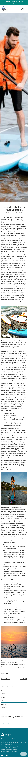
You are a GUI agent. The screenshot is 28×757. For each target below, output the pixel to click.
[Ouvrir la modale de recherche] (19, 8)
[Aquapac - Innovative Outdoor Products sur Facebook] (2, 756)
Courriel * (3, 697)
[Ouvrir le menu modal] (25, 8)
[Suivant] (25, 2)
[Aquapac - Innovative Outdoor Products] (4, 8)
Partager (5, 673)
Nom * (3, 690)
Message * (4, 704)
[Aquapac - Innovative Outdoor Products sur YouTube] (7, 756)
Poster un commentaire (9, 723)
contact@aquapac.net (11, 749)
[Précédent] (2, 2)
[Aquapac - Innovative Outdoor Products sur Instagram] (5, 756)
